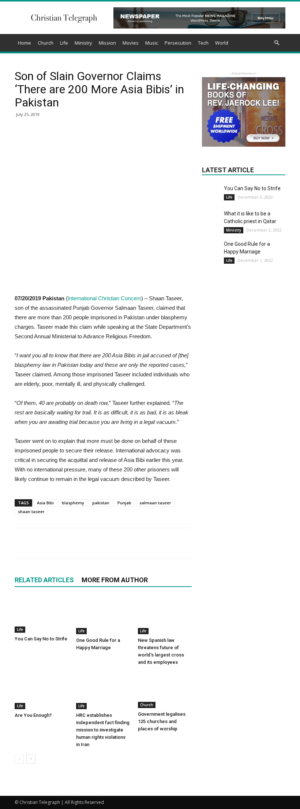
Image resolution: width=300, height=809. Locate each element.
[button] (276, 42)
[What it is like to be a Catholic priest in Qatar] (211, 219)
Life (64, 42)
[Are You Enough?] (41, 690)
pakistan (100, 502)
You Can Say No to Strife (41, 638)
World (221, 42)
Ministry (83, 42)
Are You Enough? (33, 715)
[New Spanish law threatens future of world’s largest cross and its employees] (165, 615)
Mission (107, 42)
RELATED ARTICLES (44, 580)
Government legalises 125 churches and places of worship (161, 721)
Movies (131, 42)
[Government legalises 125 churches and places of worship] (165, 690)
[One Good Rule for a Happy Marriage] (103, 615)
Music (151, 42)
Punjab (124, 502)
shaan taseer (31, 511)
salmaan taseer (155, 502)
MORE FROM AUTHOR (115, 580)
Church (45, 42)
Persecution (178, 42)
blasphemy (73, 502)
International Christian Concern (104, 298)
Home (24, 42)
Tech (203, 42)
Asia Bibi (45, 502)
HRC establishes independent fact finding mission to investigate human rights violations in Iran (103, 729)
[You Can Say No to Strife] (41, 615)
